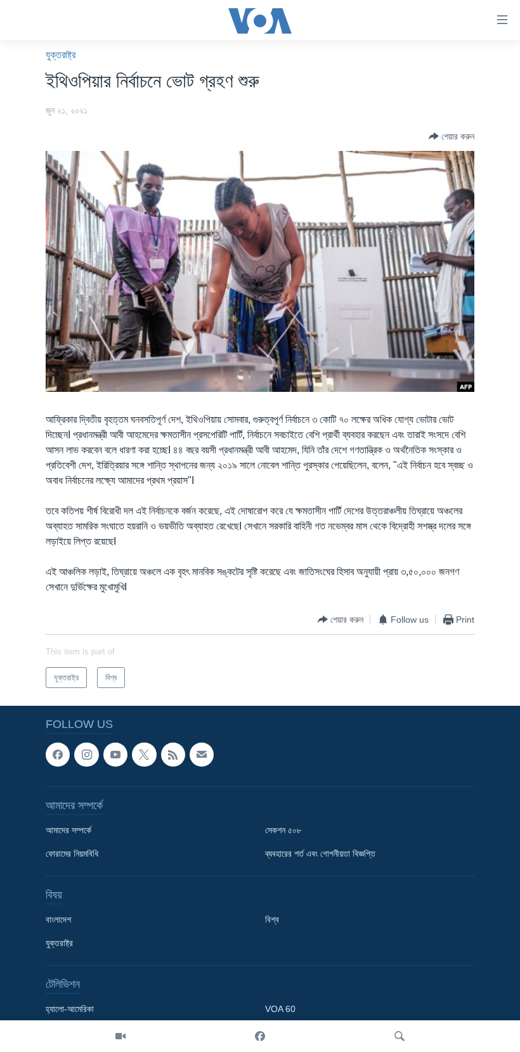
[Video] (120, 1036)
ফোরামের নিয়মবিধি (72, 854)
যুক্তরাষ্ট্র (60, 54)
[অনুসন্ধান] (399, 1036)
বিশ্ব (272, 920)
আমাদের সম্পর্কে (68, 831)
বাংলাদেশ (58, 920)
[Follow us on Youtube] (115, 755)
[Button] (451, 136)
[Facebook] (260, 1036)
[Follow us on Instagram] (86, 755)
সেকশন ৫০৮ (283, 831)
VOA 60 (280, 1009)
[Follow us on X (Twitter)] (144, 755)
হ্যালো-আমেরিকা (70, 1009)
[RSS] (173, 755)
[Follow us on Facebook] (58, 755)
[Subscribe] (202, 755)
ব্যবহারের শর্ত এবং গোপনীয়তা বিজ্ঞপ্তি (320, 854)
